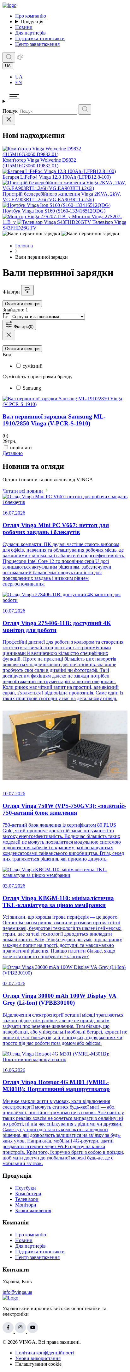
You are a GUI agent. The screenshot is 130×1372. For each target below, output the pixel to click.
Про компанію (30, 16)
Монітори (25, 1204)
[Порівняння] (20, 59)
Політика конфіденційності (44, 1352)
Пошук (10, 111)
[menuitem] (71, 77)
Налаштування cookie (38, 1364)
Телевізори (26, 1199)
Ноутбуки (25, 1188)
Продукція (32, 21)
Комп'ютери (28, 1193)
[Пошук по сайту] (9, 57)
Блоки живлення (33, 1210)
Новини (23, 27)
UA (19, 76)
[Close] (9, 120)
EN (18, 82)
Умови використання (38, 1358)
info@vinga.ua (17, 1292)
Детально (13, 453)
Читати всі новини (23, 491)
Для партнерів (30, 32)
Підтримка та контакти (40, 38)
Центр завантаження (37, 44)
